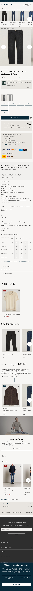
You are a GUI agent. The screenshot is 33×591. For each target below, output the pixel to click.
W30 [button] (13, 103)
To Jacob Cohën (7, 380)
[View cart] (28, 4)
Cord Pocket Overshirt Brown (10, 410)
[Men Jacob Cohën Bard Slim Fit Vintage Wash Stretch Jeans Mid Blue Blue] (22, 16)
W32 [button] (28, 103)
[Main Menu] (30, 5)
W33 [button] (5, 108)
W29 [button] (5, 103)
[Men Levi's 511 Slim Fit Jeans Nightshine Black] (4, 16)
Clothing (3, 28)
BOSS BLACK (7, 488)
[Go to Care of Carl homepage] (7, 4)
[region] (16, 508)
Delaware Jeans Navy (9, 490)
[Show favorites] (26, 4)
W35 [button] (20, 108)
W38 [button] (5, 112)
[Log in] (23, 5)
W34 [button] (13, 108)
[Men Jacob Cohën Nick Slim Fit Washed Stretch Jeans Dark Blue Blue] (13, 16)
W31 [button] (20, 103)
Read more (29, 87)
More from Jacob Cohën (14, 364)
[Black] (4, 97)
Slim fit (12, 28)
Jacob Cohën (13, 22)
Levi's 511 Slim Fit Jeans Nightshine (8, 354)
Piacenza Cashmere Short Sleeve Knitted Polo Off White (11, 314)
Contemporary (7, 177)
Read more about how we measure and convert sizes (16, 261)
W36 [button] (28, 108)
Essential (16, 174)
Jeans (8, 28)
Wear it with (8, 283)
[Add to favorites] (18, 291)
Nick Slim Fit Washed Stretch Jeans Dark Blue (13, 24)
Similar (10, 324)
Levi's (2, 22)
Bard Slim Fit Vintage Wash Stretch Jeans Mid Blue (22, 24)
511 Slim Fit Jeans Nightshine (4, 24)
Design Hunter (7, 174)
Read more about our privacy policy (16, 533)
